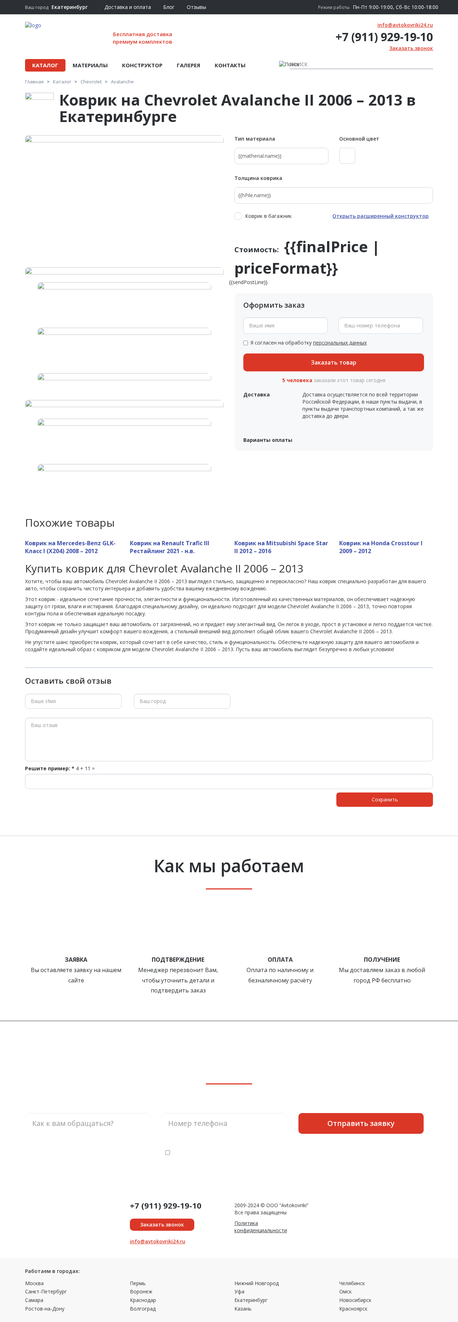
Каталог (45, 65)
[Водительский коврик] (124, 436)
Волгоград (143, 1308)
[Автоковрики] (124, 390)
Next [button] (221, 482)
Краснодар (143, 1300)
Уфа (239, 1291)
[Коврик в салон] (124, 481)
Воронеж (141, 1291)
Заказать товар (333, 362)
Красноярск (353, 1308)
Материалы (90, 65)
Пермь (138, 1283)
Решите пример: (49, 768)
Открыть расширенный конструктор (380, 216)
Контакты (230, 65)
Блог (169, 7)
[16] (124, 345)
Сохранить (385, 799)
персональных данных (340, 342)
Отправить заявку (361, 1123)
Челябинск (352, 1283)
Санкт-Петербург (46, 1291)
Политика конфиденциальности (260, 1227)
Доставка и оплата (127, 7)
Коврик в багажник (268, 216)
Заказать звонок (411, 48)
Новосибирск (355, 1300)
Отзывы (196, 7)
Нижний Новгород (256, 1283)
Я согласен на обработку (308, 342)
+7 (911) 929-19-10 (384, 36)
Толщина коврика (258, 178)
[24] (124, 201)
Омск (345, 1291)
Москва (34, 1283)
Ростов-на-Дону (44, 1308)
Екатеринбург (251, 1300)
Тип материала (254, 138)
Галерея (188, 65)
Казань (243, 1308)
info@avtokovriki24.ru (405, 24)
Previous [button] (26, 482)
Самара (34, 1300)
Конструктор (142, 65)
